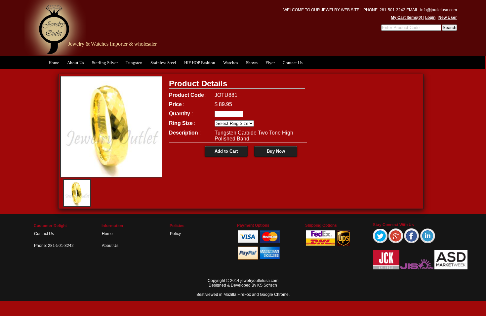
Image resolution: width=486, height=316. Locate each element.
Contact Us (293, 62)
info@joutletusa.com (438, 10)
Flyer (270, 62)
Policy (175, 233)
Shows (252, 62)
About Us (75, 62)
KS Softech (267, 285)
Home (54, 62)
